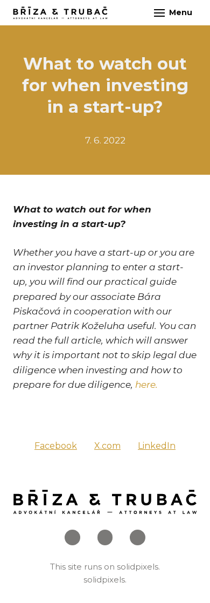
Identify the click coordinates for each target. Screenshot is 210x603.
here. (146, 384)
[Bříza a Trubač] (60, 12)
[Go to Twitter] (137, 537)
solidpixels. (138, 566)
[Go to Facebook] (72, 537)
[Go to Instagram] (105, 537)
